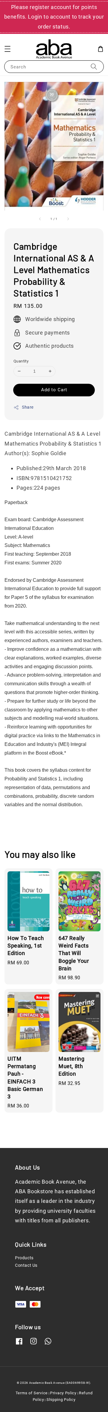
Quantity (21, 361)
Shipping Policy (61, 1399)
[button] (7, 49)
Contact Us (26, 1265)
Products (24, 1257)
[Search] (94, 66)
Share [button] (28, 407)
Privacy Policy (63, 1393)
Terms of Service (32, 1393)
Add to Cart (54, 389)
